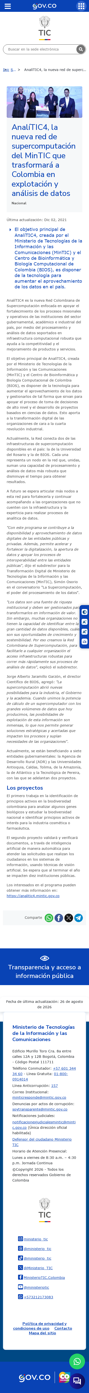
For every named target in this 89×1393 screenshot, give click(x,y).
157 (54, 1085)
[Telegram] (79, 917)
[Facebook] (59, 917)
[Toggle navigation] (7, 6)
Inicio (6, 70)
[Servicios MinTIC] (81, 6)
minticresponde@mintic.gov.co (39, 1097)
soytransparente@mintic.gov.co (39, 1109)
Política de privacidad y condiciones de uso (40, 1326)
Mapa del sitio (42, 1333)
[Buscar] (80, 49)
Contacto (63, 1328)
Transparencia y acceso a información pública (44, 971)
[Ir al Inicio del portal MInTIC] (44, 28)
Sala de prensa (17, 70)
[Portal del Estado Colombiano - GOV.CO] (44, 6)
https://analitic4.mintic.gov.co (33, 896)
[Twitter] (69, 917)
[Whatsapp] (49, 917)
